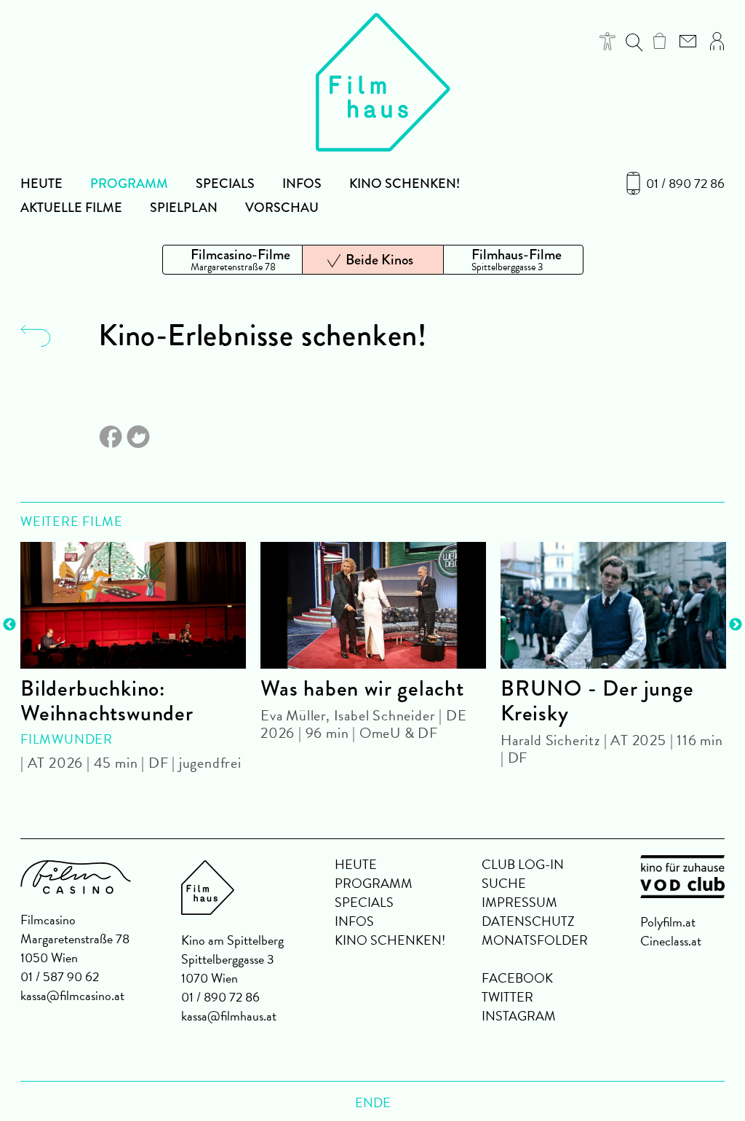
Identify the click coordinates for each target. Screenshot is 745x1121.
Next (735, 625)
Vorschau (282, 208)
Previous (9, 625)
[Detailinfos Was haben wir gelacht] (373, 605)
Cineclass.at (670, 941)
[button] (608, 41)
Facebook (517, 978)
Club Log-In (523, 864)
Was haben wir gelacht (362, 688)
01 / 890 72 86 (685, 183)
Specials (225, 184)
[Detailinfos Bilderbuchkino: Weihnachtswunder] (133, 605)
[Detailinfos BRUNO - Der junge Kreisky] (613, 605)
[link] (659, 41)
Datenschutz (528, 921)
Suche (504, 883)
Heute (41, 184)
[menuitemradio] (232, 260)
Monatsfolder (535, 940)
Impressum (519, 902)
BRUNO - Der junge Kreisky (597, 700)
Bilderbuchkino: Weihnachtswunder (107, 700)
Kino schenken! (404, 184)
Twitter (507, 997)
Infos (302, 184)
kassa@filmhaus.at (228, 1016)
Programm (129, 184)
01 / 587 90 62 (59, 976)
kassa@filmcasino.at (72, 995)
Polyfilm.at (668, 922)
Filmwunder (66, 739)
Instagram (519, 1016)
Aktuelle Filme (71, 208)
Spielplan (184, 208)
